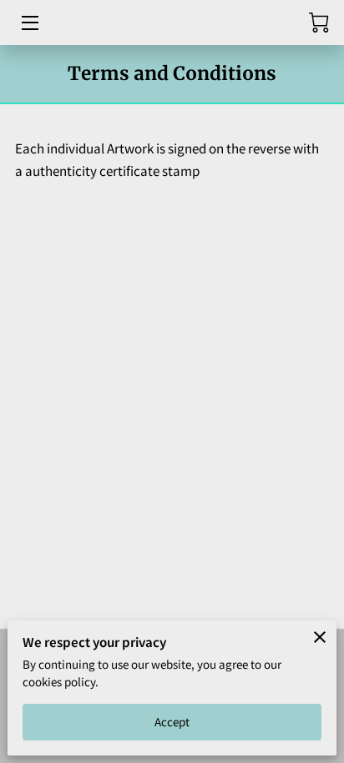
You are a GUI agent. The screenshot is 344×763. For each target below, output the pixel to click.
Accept (172, 722)
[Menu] (29, 23)
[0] (319, 23)
